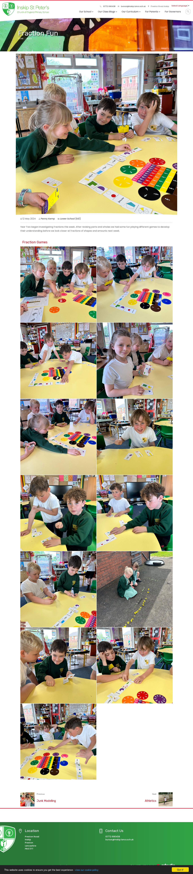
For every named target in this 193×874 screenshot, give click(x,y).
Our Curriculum (130, 11)
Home (20, 38)
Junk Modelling (46, 800)
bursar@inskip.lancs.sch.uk (133, 6)
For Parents (151, 11)
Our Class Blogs (106, 11)
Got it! (180, 869)
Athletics (150, 800)
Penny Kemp (48, 218)
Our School (85, 11)
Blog (29, 38)
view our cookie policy (86, 869)
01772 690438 (109, 6)
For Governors (173, 11)
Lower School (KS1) (70, 218)
